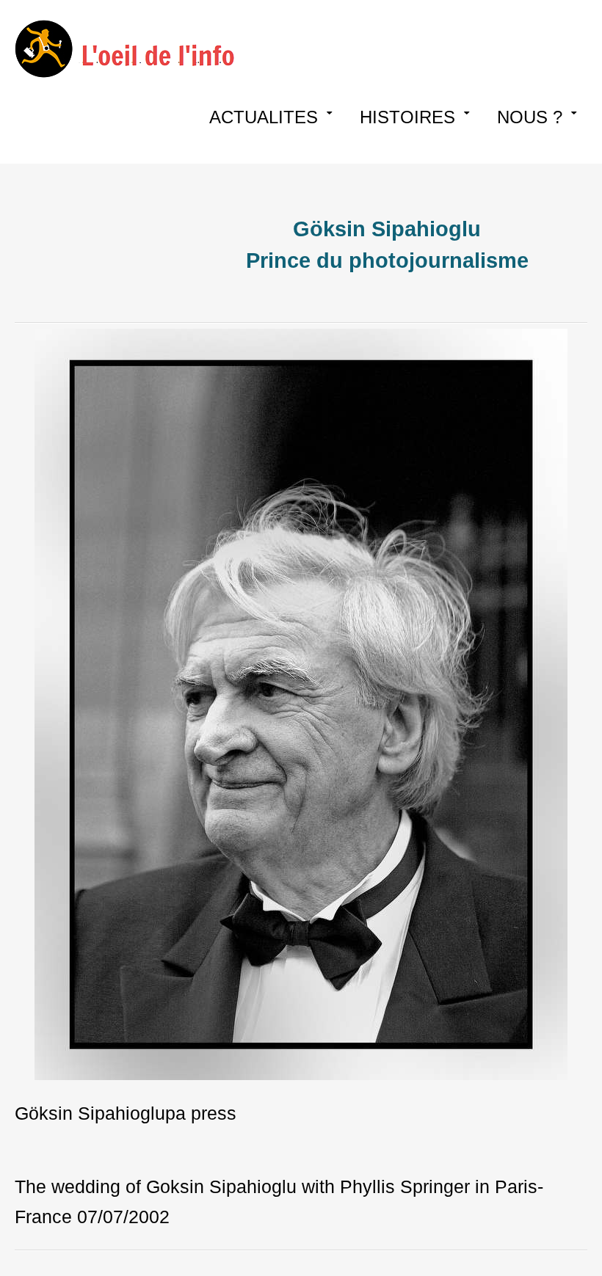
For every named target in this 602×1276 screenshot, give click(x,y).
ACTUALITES (263, 117)
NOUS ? (529, 117)
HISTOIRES (407, 117)
